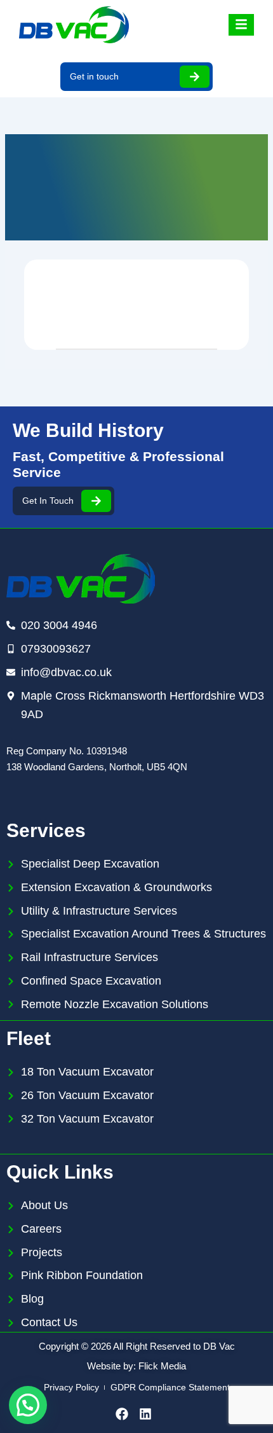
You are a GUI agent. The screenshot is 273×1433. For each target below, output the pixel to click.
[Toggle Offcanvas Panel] (241, 25)
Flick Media (162, 1365)
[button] (28, 1405)
